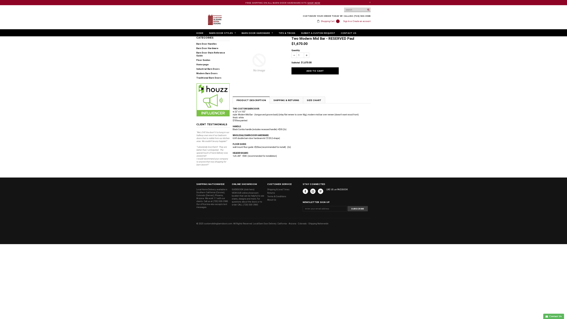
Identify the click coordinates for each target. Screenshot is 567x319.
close (370, 2)
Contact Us (555, 316)
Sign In (346, 21)
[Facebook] (305, 191)
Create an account (362, 21)
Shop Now (313, 3)
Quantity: (295, 50)
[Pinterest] (320, 191)
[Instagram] (313, 191)
